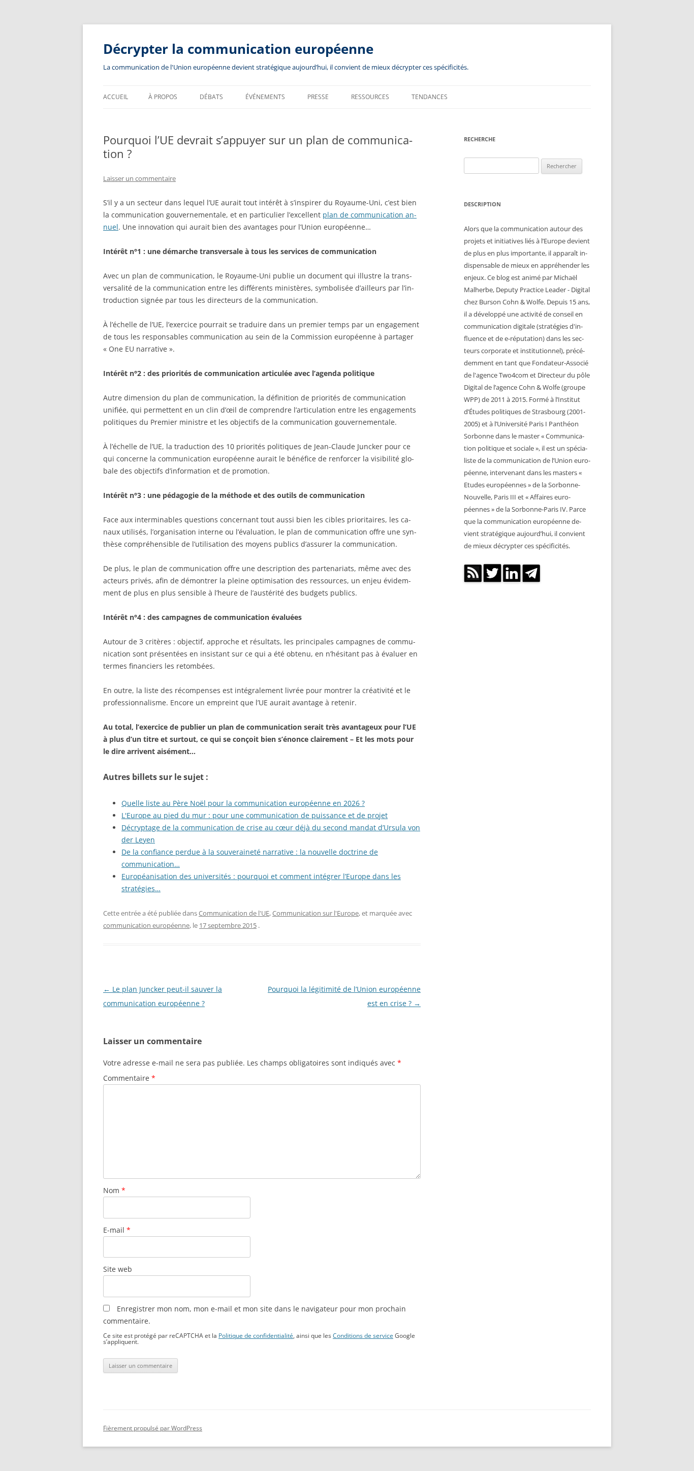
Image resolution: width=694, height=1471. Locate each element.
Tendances (430, 96)
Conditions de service (363, 1335)
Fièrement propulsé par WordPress (152, 1428)
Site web (117, 1269)
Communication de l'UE (234, 913)
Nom (114, 1190)
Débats (211, 96)
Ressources (370, 96)
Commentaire (129, 1078)
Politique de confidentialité (255, 1335)
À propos (162, 96)
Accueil (115, 96)
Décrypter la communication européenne (238, 49)
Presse (318, 96)
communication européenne (146, 925)
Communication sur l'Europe (315, 913)
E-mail (117, 1230)
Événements (265, 96)
